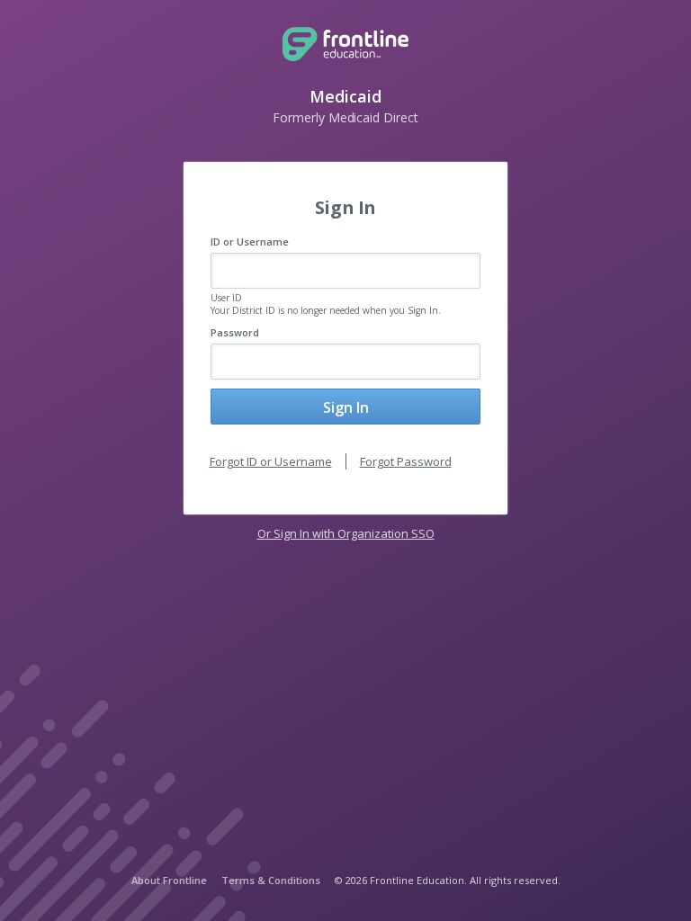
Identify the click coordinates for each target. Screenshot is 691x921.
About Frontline (169, 880)
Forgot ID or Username (271, 461)
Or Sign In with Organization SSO (346, 533)
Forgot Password (406, 461)
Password (235, 332)
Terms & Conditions (270, 880)
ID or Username (250, 241)
